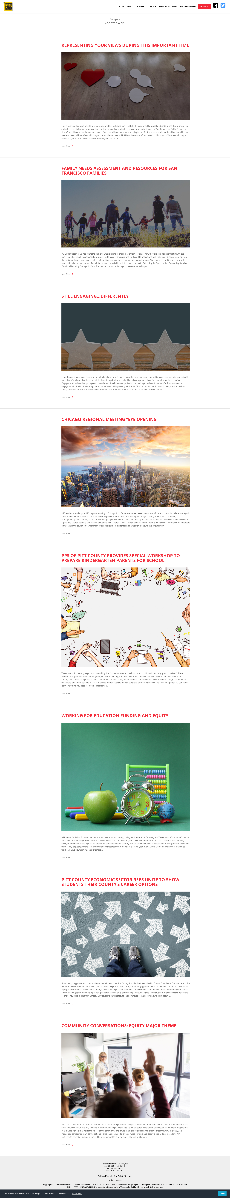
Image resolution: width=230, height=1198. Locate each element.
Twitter (111, 1179)
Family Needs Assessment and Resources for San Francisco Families (119, 170)
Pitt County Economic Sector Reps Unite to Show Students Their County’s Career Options (120, 882)
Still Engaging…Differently (95, 296)
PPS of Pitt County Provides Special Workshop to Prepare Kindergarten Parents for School (120, 558)
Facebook (118, 1179)
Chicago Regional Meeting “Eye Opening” (110, 419)
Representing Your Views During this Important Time (125, 45)
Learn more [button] (77, 1194)
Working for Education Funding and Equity (114, 715)
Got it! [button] (222, 1194)
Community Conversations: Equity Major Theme (118, 1026)
